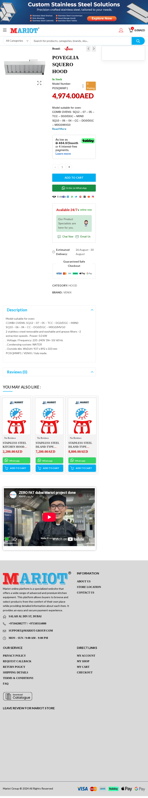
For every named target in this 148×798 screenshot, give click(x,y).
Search (138, 41)
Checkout (84, 672)
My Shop (83, 661)
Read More (59, 128)
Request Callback (17, 661)
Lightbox (39, 83)
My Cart (83, 666)
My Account (86, 655)
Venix (67, 292)
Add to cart (74, 177)
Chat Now (67, 236)
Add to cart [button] (18, 468)
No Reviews (10, 438)
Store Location (89, 587)
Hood (73, 285)
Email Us (85, 236)
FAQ (5, 683)
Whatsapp (14, 460)
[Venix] (68, 48)
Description (17, 309)
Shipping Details (15, 672)
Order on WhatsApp (76, 188)
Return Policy (14, 666)
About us (84, 581)
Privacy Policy (14, 655)
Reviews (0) (17, 372)
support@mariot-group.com (31, 630)
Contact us (85, 592)
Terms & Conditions (18, 678)
